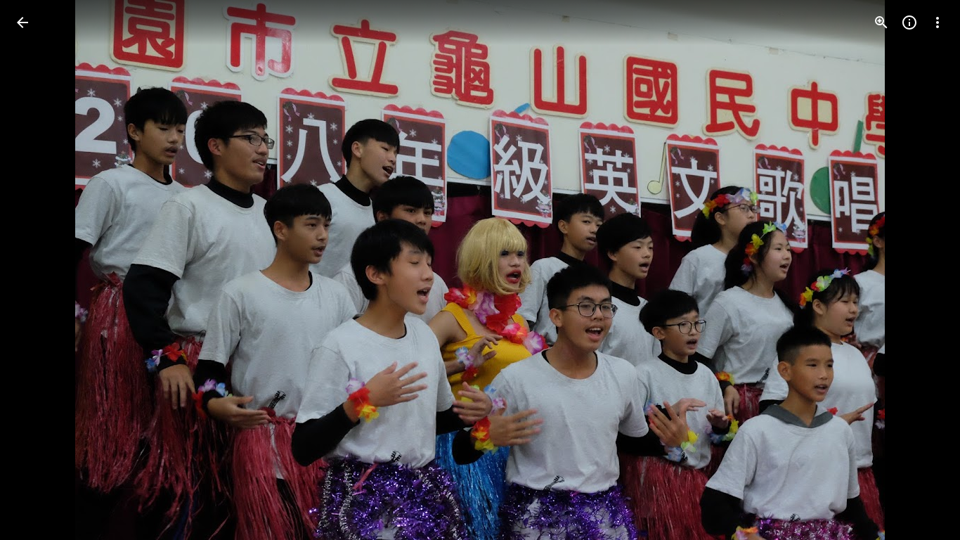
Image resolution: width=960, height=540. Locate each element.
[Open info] (909, 22)
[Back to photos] (22, 22)
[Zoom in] (881, 22)
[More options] (937, 22)
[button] (39, 270)
